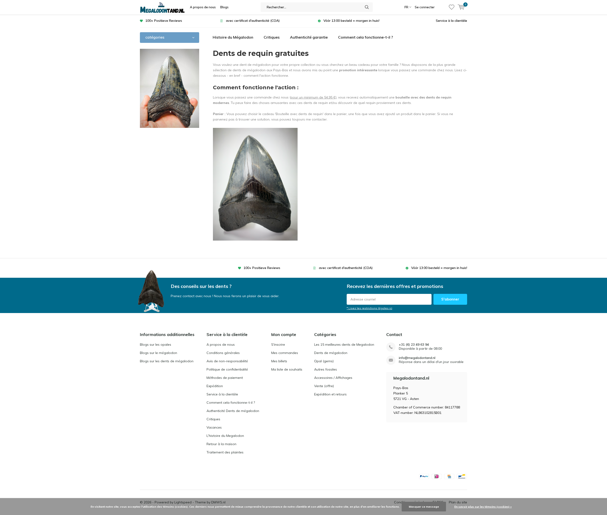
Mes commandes (284, 353)
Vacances (214, 427)
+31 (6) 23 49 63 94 (414, 345)
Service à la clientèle (451, 20)
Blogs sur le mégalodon (158, 353)
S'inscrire (278, 344)
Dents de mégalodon (330, 353)
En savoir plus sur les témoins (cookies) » (483, 506)
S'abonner (450, 299)
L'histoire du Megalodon (225, 436)
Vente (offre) (324, 386)
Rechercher (367, 7)
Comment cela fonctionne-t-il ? (365, 37)
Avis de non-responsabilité (227, 361)
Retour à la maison (221, 444)
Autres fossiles (325, 369)
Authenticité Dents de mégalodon (233, 411)
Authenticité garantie (309, 37)
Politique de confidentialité (227, 369)
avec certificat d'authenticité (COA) (253, 20)
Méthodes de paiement (225, 378)
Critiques (272, 37)
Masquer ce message (424, 506)
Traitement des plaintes (225, 452)
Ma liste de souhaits (286, 369)
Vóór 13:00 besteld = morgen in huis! (351, 20)
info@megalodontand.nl (417, 358)
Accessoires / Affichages (333, 378)
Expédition (215, 386)
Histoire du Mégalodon (233, 37)
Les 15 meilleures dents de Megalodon (344, 344)
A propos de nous (203, 7)
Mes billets (279, 361)
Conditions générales (223, 353)
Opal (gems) (324, 361)
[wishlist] (451, 7)
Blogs (224, 7)
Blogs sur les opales (155, 344)
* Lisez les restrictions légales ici (369, 308)
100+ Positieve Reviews (163, 20)
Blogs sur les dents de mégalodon (166, 361)
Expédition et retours (330, 394)
